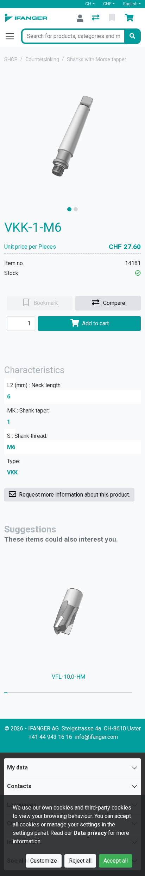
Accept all (115, 860)
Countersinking (42, 60)
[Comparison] (96, 18)
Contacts (19, 786)
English (130, 3)
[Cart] (130, 18)
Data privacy (90, 833)
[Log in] (80, 18)
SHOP (11, 60)
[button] (138, 273)
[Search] (132, 36)
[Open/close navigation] (12, 36)
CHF (107, 3)
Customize (43, 860)
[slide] (69, 209)
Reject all (80, 860)
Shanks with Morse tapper (96, 60)
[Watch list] (112, 18)
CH (88, 3)
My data (17, 767)
